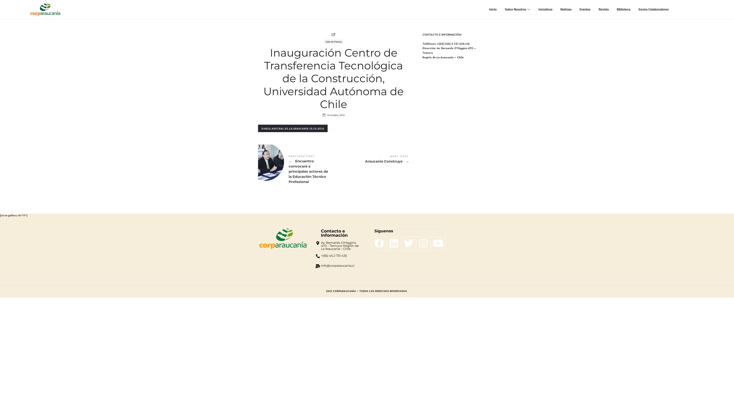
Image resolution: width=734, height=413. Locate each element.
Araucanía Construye (371, 160)
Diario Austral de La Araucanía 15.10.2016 (292, 128)
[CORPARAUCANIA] (45, 9)
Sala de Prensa (334, 41)
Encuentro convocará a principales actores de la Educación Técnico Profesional (296, 170)
